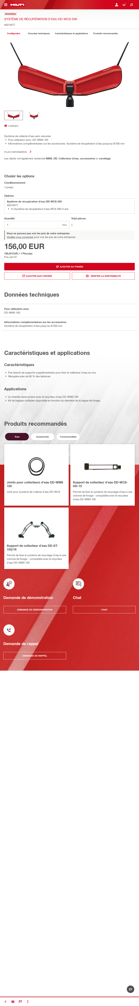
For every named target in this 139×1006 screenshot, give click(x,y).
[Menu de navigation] (5, 4)
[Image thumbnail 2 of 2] (34, 115)
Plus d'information (15, 152)
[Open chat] (130, 989)
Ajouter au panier (71, 266)
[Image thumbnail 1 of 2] (13, 115)
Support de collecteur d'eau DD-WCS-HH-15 (100, 484)
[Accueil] (17, 5)
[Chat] (20, 1001)
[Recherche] (131, 4)
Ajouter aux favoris (39, 276)
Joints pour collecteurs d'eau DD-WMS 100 (35, 484)
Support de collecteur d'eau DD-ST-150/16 (32, 547)
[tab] (13, 33)
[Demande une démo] (13, 1001)
